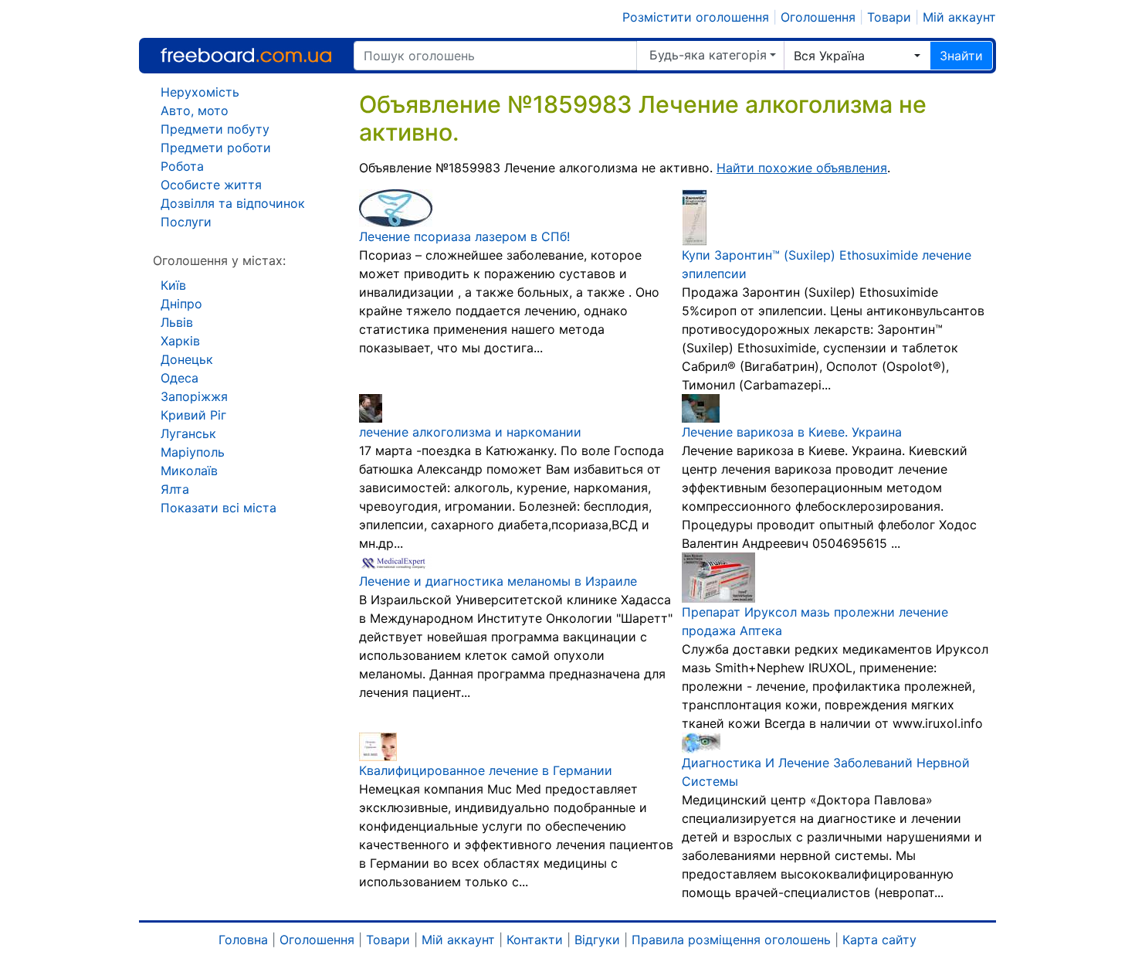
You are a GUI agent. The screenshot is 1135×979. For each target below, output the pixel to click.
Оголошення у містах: (219, 260)
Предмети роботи (216, 147)
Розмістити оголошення (695, 17)
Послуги (186, 221)
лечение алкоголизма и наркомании (470, 432)
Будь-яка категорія (708, 55)
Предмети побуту (215, 129)
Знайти (961, 55)
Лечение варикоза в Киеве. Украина (792, 432)
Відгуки (597, 939)
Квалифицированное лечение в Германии (485, 770)
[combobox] (857, 55)
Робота (182, 166)
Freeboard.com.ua (246, 55)
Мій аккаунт (959, 17)
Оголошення (818, 17)
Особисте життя (211, 184)
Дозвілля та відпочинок (233, 203)
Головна (243, 939)
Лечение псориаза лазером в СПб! (464, 236)
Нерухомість (200, 92)
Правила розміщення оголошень (731, 939)
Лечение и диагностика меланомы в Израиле (498, 581)
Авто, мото (195, 110)
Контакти (535, 939)
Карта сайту (879, 939)
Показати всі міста (218, 507)
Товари (889, 17)
